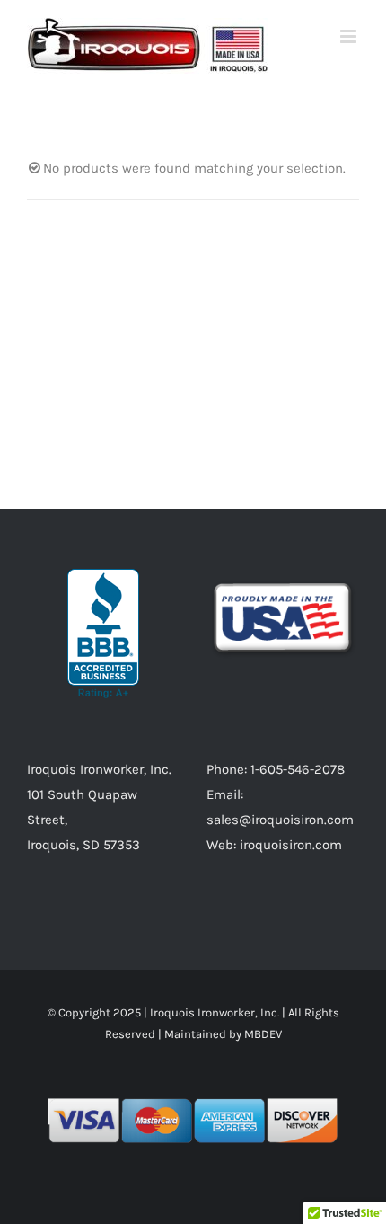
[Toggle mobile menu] (349, 36)
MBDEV (263, 1034)
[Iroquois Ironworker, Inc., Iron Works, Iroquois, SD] (103, 633)
